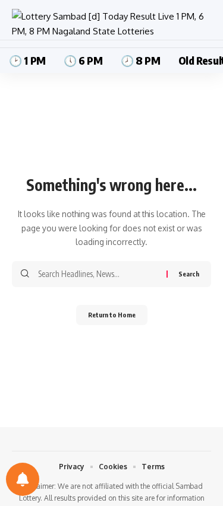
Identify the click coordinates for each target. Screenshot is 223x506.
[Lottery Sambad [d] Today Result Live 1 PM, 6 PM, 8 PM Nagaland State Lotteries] (111, 24)
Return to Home (112, 315)
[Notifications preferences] (22, 479)
